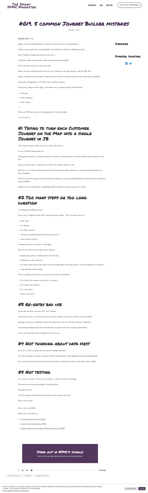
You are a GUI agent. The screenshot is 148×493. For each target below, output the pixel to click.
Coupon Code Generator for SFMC (33, 424)
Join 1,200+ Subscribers (129, 5)
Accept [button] (142, 489)
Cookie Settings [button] (130, 489)
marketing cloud (42, 475)
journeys (28, 475)
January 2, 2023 (74, 30)
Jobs (101, 5)
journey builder (14, 475)
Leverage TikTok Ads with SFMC (33, 419)
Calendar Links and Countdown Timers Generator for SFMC (43, 428)
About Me (109, 5)
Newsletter (92, 5)
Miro (41, 87)
